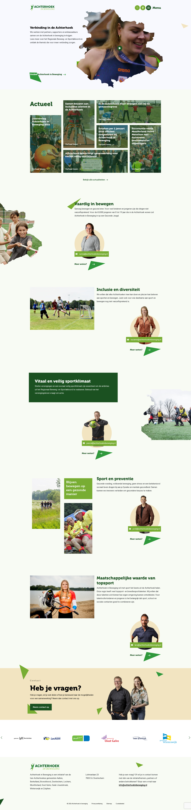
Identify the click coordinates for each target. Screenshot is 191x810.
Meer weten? (81, 264)
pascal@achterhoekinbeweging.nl (101, 443)
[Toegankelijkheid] (143, 7)
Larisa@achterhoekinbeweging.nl (93, 254)
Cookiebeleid (120, 804)
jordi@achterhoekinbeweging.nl (146, 529)
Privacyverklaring (97, 804)
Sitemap (109, 804)
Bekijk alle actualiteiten (94, 180)
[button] (188, 738)
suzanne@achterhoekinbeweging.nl (146, 339)
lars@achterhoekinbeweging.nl (148, 645)
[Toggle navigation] (148, 7)
